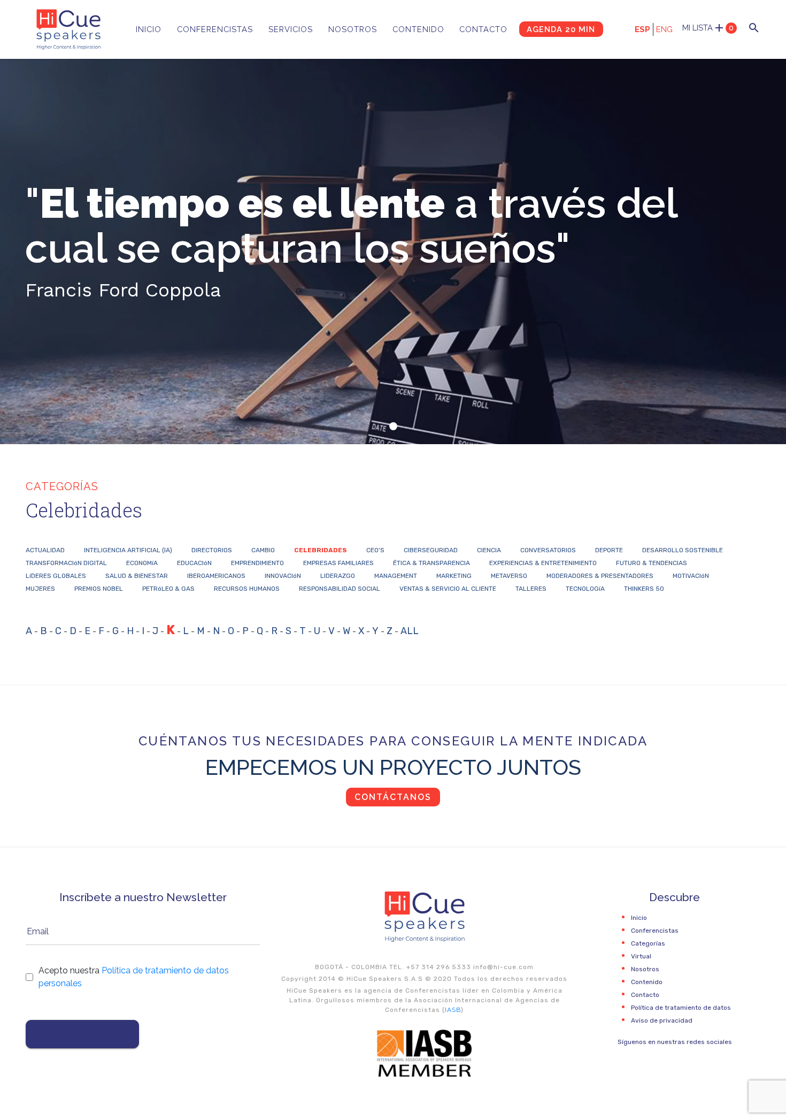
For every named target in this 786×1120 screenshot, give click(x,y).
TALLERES (530, 588)
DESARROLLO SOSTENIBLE (682, 550)
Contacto (483, 29)
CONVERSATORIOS (548, 550)
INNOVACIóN (283, 576)
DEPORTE (609, 550)
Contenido (418, 29)
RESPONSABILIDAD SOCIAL (339, 588)
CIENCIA (489, 550)
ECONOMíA (142, 563)
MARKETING (454, 576)
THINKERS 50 (644, 588)
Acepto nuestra (133, 976)
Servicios (290, 29)
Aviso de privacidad (661, 1020)
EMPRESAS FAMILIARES (338, 563)
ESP (642, 29)
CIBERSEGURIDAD (431, 550)
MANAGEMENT (395, 576)
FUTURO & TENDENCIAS (651, 563)
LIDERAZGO (337, 576)
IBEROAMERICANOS (216, 576)
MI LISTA (708, 28)
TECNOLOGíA (585, 588)
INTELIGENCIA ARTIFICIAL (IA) (128, 550)
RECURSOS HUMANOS (247, 588)
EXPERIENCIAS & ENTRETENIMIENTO (543, 563)
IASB (453, 1010)
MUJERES (40, 588)
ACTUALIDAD (45, 550)
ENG (664, 29)
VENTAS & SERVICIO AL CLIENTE (447, 588)
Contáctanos (393, 797)
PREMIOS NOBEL (98, 588)
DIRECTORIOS (211, 550)
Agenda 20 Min (561, 29)
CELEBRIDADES (320, 550)
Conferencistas (215, 29)
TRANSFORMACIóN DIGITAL (66, 563)
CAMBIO (263, 550)
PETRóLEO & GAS (168, 588)
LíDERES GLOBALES (56, 576)
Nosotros (352, 29)
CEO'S (375, 550)
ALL (409, 631)
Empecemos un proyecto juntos (393, 767)
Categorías (648, 943)
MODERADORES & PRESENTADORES (599, 576)
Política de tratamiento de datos (681, 1007)
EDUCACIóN (194, 563)
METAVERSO (509, 576)
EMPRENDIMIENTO (257, 563)
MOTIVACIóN (691, 576)
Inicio (148, 29)
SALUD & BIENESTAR (136, 576)
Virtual (641, 956)
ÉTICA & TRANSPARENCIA (431, 563)
